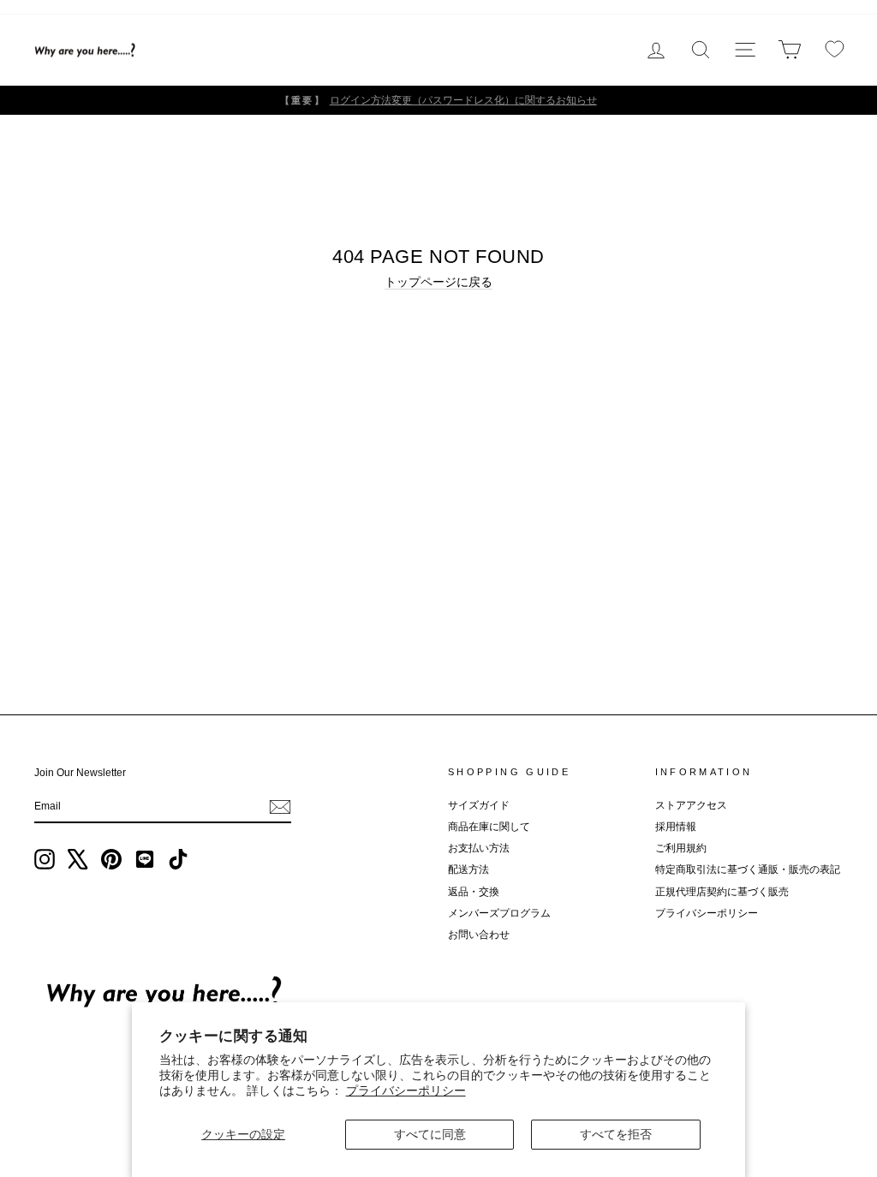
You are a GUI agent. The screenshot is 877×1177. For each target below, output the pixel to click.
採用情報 (675, 827)
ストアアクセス (691, 805)
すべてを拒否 (616, 1134)
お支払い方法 (479, 848)
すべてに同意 (430, 1134)
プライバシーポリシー (406, 1090)
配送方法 (468, 869)
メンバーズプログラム (499, 913)
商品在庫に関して (489, 827)
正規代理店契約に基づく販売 (722, 892)
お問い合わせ (479, 935)
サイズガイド (479, 805)
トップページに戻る (438, 282)
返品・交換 (473, 892)
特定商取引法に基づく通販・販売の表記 (747, 869)
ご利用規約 (681, 848)
